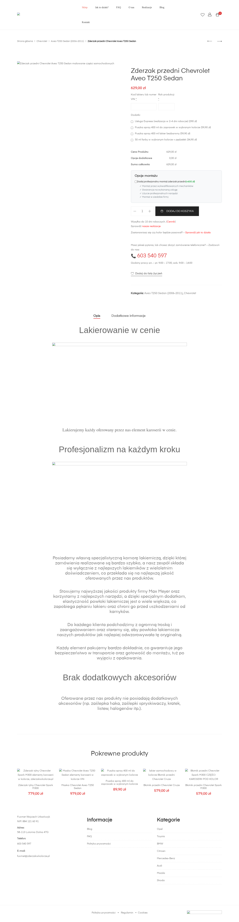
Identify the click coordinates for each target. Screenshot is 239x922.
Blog (162, 7)
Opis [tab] (96, 315)
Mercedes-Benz (166, 858)
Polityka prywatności (99, 844)
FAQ (118, 7)
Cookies (142, 913)
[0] (217, 15)
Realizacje (147, 7)
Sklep (84, 7)
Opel (160, 829)
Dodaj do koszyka (180, 211)
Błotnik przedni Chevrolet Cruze (161, 785)
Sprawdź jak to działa (198, 232)
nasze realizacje (151, 226)
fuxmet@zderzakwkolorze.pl (33, 856)
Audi (159, 866)
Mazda (161, 873)
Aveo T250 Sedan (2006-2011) (163, 293)
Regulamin (127, 913)
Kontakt (86, 22)
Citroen (161, 851)
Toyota (161, 836)
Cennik (171, 222)
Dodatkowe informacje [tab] (128, 315)
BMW (160, 844)
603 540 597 (152, 256)
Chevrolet (190, 293)
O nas (131, 7)
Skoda (161, 880)
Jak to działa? (101, 7)
